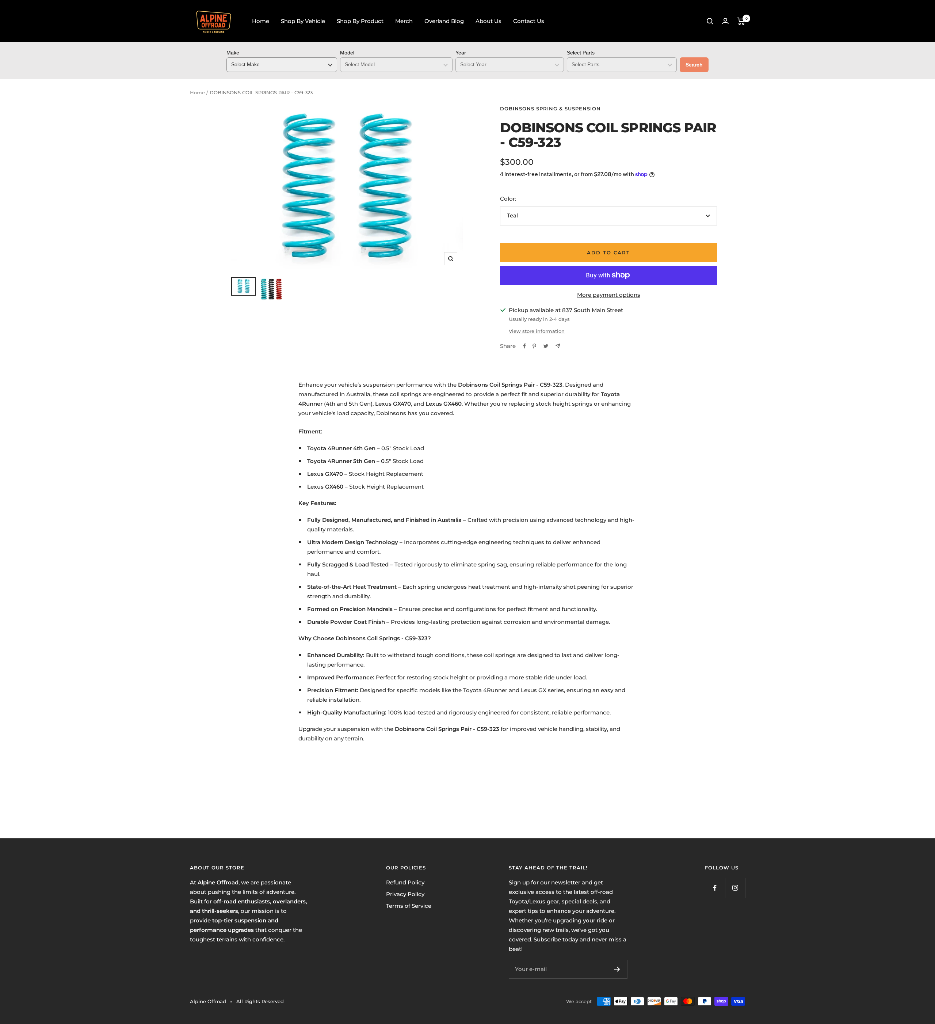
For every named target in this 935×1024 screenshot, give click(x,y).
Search (694, 65)
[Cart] (741, 21)
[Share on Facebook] (524, 346)
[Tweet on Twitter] (546, 346)
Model (347, 53)
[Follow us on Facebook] (715, 888)
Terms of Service (408, 905)
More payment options (608, 294)
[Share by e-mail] (558, 346)
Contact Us (528, 21)
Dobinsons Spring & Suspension (550, 108)
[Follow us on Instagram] (735, 888)
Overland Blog (444, 21)
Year (460, 53)
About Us (488, 21)
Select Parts (581, 53)
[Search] (710, 21)
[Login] (725, 21)
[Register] (617, 969)
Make (232, 53)
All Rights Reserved (260, 1001)
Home (260, 21)
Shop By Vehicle (303, 21)
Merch (404, 21)
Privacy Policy (405, 894)
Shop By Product (360, 21)
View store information (537, 331)
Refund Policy (405, 882)
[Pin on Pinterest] (534, 346)
